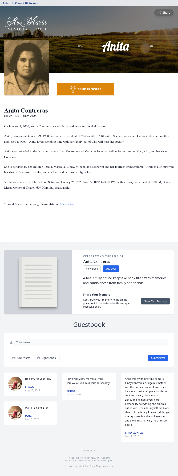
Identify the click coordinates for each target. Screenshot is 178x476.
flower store (67, 204)
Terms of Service (98, 460)
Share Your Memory (155, 301)
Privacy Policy (79, 460)
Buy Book (111, 268)
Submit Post (158, 357)
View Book (92, 268)
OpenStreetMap (92, 466)
